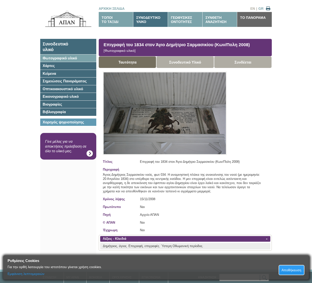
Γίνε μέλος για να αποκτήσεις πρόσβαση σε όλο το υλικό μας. (66, 146)
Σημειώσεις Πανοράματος (65, 81)
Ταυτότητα (127, 62)
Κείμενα (49, 73)
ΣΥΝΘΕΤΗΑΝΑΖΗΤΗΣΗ (215, 20)
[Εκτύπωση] (268, 9)
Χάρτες (49, 66)
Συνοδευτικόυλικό (55, 47)
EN (252, 9)
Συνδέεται (242, 62)
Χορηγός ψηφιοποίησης (63, 122)
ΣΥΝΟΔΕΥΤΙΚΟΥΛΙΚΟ (148, 20)
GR (260, 9)
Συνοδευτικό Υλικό (185, 62)
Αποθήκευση (291, 270)
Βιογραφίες (52, 104)
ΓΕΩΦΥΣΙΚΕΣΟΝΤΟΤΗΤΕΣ (181, 20)
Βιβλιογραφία (54, 112)
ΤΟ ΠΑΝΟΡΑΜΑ (253, 18)
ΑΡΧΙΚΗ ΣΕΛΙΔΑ (112, 9)
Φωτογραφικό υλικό (60, 58)
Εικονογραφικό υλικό (61, 96)
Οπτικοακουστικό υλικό (63, 89)
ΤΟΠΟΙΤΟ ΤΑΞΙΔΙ (110, 20)
